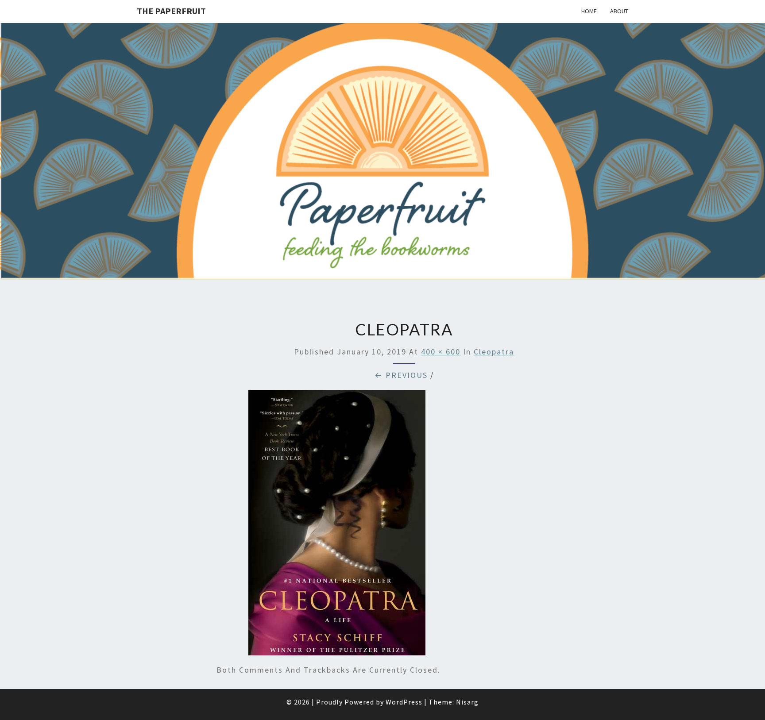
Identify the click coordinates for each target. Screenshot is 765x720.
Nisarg (467, 701)
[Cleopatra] (336, 526)
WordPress (404, 701)
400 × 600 (440, 352)
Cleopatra (494, 352)
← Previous (401, 375)
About (619, 11)
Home (589, 11)
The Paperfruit (171, 10)
